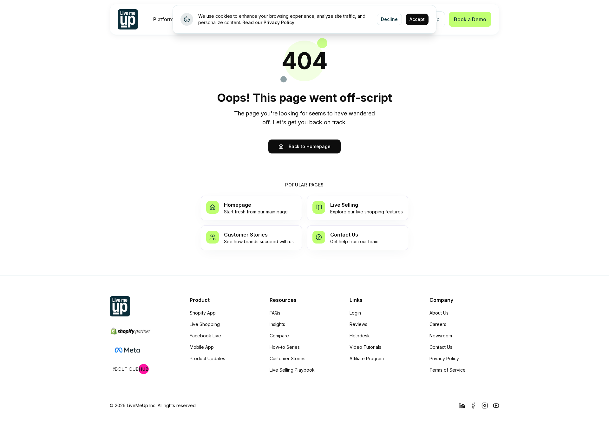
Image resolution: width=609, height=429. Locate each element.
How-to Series (285, 347)
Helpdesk (360, 335)
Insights (277, 324)
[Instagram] (484, 405)
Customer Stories (287, 358)
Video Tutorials (365, 347)
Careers (437, 324)
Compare (279, 335)
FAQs (275, 312)
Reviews (358, 324)
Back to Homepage (310, 146)
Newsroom (440, 335)
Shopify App (203, 312)
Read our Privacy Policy (268, 22)
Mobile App (202, 347)
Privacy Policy (444, 358)
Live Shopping (205, 324)
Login (355, 312)
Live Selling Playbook (292, 370)
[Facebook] (473, 405)
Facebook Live (205, 335)
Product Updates (207, 358)
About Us (439, 312)
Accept (417, 19)
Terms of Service (447, 370)
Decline (389, 19)
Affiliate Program (367, 358)
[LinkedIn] (462, 405)
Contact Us (440, 347)
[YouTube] (496, 405)
